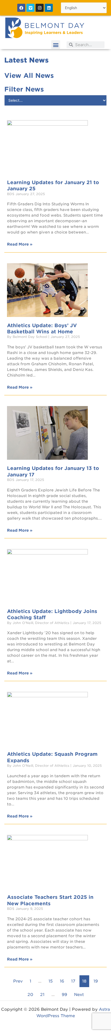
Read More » (19, 244)
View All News (29, 75)
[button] (55, 44)
